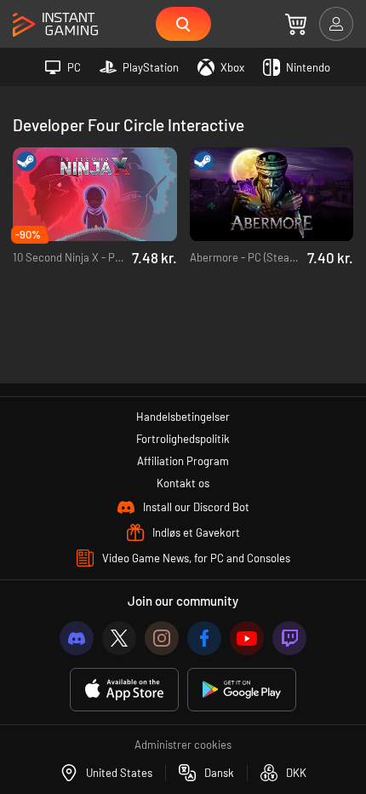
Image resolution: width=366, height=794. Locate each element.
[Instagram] (162, 638)
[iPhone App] (124, 689)
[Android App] (241, 689)
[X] (119, 638)
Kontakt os (183, 483)
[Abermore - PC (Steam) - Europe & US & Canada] (272, 194)
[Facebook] (204, 638)
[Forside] (55, 25)
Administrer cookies (183, 744)
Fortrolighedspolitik (183, 439)
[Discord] (77, 638)
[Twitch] (289, 638)
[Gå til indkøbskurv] (295, 24)
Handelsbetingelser (183, 416)
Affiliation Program (183, 461)
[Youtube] (247, 638)
